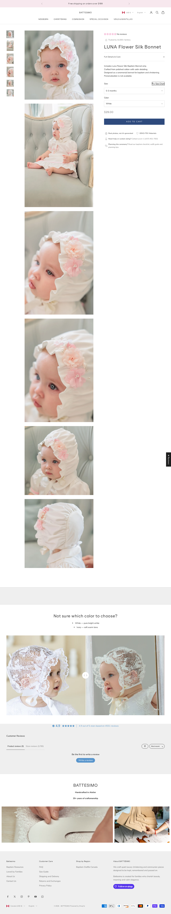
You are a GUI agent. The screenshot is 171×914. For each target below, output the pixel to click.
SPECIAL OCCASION (99, 19)
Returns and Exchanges (50, 881)
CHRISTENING (60, 19)
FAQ (41, 867)
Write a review (85, 760)
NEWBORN (43, 19)
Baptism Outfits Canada (87, 867)
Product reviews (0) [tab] (15, 746)
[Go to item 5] (10, 83)
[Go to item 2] (10, 45)
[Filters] (145, 746)
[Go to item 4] (10, 71)
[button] (110, 34)
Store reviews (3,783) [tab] (35, 746)
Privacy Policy (45, 885)
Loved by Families (14, 871)
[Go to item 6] (10, 93)
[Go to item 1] (10, 34)
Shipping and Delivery (49, 876)
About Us (10, 876)
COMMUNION (78, 19)
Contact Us (11, 881)
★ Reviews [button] (168, 459)
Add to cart (134, 121)
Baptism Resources (14, 867)
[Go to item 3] (10, 58)
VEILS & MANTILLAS (123, 19)
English (140, 12)
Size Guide (43, 871)
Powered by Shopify (77, 906)
